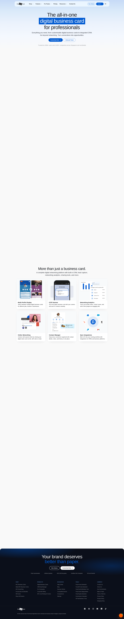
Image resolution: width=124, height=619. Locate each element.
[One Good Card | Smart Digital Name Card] (21, 610)
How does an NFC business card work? (52, 507)
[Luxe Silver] (66, 164)
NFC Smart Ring (19, 589)
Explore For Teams (29, 377)
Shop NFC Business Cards (98, 125)
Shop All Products (20, 596)
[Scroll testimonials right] (106, 413)
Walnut (43, 159)
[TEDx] (62, 438)
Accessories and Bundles (22, 591)
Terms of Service (101, 594)
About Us (99, 587)
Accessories (62, 133)
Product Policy (100, 598)
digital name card (63, 190)
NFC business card (62, 129)
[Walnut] (41, 164)
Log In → (100, 4)
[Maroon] (26, 164)
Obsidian (66, 159)
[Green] (22, 164)
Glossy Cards (52, 133)
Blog (58, 587)
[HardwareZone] (77, 438)
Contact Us (100, 584)
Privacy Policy (100, 596)
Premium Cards (32, 133)
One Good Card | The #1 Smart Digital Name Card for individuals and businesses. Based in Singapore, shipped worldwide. (43, 613)
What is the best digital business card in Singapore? (56, 538)
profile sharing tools (65, 480)
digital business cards (87, 478)
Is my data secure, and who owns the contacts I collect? (58, 527)
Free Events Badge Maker (82, 591)
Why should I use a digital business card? (53, 503)
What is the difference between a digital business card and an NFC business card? (66, 499)
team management (76, 480)
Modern (20, 159)
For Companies (41, 589)
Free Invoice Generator (81, 584)
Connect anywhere (92, 194)
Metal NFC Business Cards (22, 587)
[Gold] (18, 164)
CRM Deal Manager (42, 587)
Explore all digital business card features (57, 224)
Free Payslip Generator (81, 594)
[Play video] (29, 451)
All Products (21, 133)
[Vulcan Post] (93, 438)
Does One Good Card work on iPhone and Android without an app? (61, 511)
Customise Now (55, 40)
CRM (50, 480)
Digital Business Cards (42, 584)
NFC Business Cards (21, 584)
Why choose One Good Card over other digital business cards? (60, 475)
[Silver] (20, 164)
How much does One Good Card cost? (52, 523)
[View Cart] (106, 4)
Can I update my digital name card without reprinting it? (58, 515)
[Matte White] (28, 164)
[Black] (68, 164)
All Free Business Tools (81, 598)
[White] (70, 164)
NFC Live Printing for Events (44, 594)
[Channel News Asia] (31, 438)
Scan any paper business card (57, 304)
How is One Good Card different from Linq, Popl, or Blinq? (58, 534)
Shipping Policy (101, 601)
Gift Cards (18, 594)
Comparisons (60, 594)
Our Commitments (101, 589)
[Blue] (24, 164)
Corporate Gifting (41, 591)
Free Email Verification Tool (82, 589)
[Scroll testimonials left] (17, 413)
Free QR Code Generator (82, 587)
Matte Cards (42, 133)
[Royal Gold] (64, 164)
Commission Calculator (81, 596)
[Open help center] (121, 615)
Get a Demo (91, 4)
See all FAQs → (25, 479)
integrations (83, 339)
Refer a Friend (100, 591)
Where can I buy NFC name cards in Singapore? (55, 519)
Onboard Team (70, 40)
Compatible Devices (62, 591)
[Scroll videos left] (17, 452)
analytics (83, 480)
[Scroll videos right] (106, 452)
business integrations (95, 480)
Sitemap (59, 596)
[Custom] (87, 164)
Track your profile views (86, 304)
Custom (89, 159)
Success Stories (88, 398)
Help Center (60, 584)
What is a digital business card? (50, 495)
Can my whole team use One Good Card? (53, 531)
